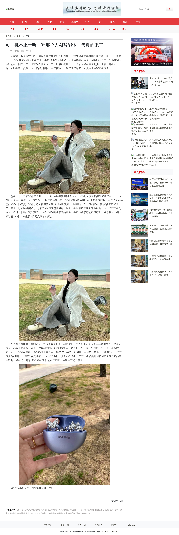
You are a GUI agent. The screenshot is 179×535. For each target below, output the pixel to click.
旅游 (112, 22)
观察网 (8, 36)
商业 (49, 22)
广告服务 (98, 525)
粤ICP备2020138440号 (111, 532)
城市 (82, 29)
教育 (40, 29)
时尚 (138, 22)
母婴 (54, 29)
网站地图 (115, 525)
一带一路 (110, 29)
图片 (124, 29)
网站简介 (48, 525)
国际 (37, 22)
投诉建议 (81, 525)
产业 (12, 29)
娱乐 (125, 22)
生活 (96, 29)
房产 (26, 29)
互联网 (74, 22)
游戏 (68, 29)
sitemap (131, 525)
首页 (12, 22)
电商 (87, 22)
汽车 (100, 22)
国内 (24, 22)
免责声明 (65, 525)
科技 (62, 22)
